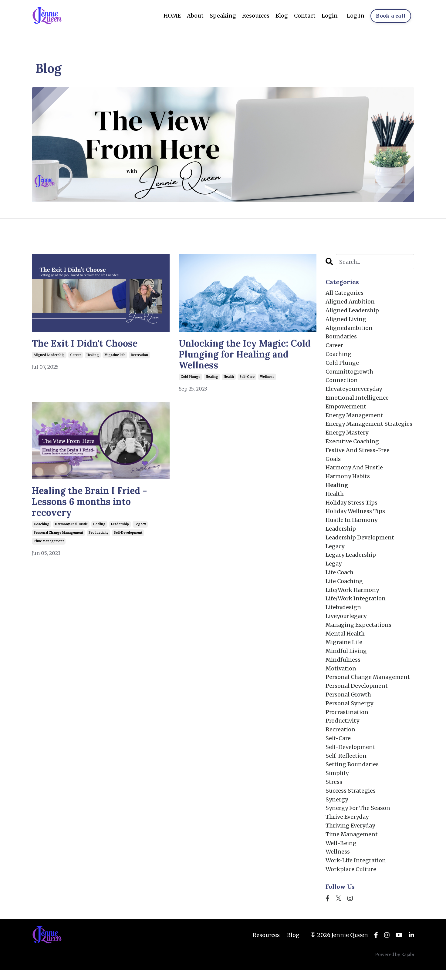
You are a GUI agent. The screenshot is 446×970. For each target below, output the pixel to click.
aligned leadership (49, 355)
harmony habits (348, 476)
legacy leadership (351, 554)
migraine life (114, 355)
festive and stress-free (358, 450)
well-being (341, 843)
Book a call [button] (391, 16)
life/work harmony (352, 589)
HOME (172, 15)
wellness (267, 377)
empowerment (346, 406)
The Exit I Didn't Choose (84, 343)
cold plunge (190, 377)
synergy (337, 799)
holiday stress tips (351, 502)
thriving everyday (350, 825)
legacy (140, 524)
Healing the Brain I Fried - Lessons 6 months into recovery (89, 501)
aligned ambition (350, 301)
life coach (339, 572)
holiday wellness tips (355, 511)
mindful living (346, 650)
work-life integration (356, 860)
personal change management (58, 533)
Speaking (223, 15)
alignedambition (349, 327)
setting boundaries (352, 764)
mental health (345, 633)
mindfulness (343, 659)
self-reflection (346, 755)
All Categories (344, 292)
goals (333, 458)
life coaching (344, 581)
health (229, 377)
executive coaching (352, 441)
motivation (341, 668)
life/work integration (356, 598)
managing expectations (358, 624)
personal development (357, 685)
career (75, 355)
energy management (354, 415)
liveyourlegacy (346, 616)
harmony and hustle (71, 524)
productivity (98, 533)
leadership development (360, 537)
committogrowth (349, 371)
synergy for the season (358, 807)
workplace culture (351, 869)
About (195, 15)
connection (342, 380)
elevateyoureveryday (354, 388)
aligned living (346, 319)
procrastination (347, 712)
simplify (337, 773)
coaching (41, 524)
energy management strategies (369, 423)
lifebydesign (343, 607)
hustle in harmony (351, 519)
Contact (305, 15)
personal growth (348, 694)
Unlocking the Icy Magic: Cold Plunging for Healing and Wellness (245, 354)
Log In (355, 15)
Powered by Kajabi (394, 954)
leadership (120, 524)
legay (334, 563)
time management (49, 541)
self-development (128, 533)
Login (330, 15)
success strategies (351, 790)
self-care (247, 377)
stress (334, 781)
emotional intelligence (357, 397)
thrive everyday (347, 816)
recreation (139, 355)
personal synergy (349, 703)
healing (92, 355)
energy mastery (347, 432)
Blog (281, 15)
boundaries (341, 336)
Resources (255, 15)
